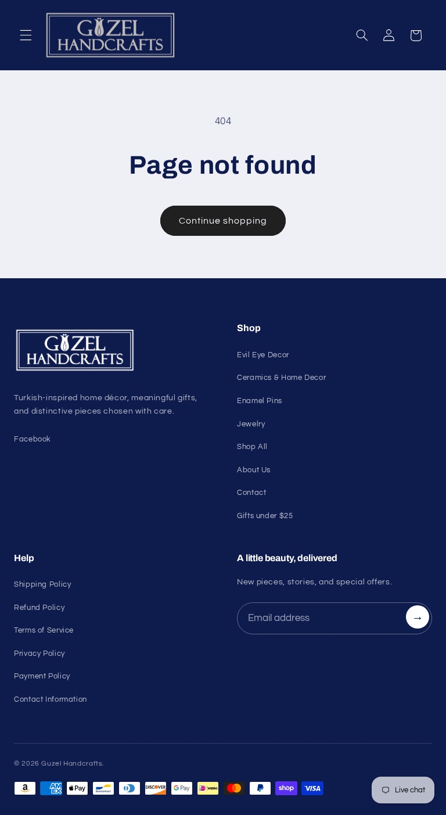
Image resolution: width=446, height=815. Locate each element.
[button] (25, 35)
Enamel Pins (259, 401)
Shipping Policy (42, 584)
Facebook (32, 439)
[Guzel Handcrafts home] (111, 350)
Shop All (252, 447)
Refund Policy (39, 608)
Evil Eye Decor (263, 355)
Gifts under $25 (265, 516)
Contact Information (50, 699)
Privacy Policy (39, 653)
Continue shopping (223, 220)
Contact (251, 493)
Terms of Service (44, 630)
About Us (254, 470)
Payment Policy (42, 676)
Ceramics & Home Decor (281, 378)
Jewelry (251, 424)
